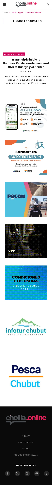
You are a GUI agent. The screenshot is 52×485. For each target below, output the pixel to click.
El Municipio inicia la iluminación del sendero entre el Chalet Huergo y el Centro (26, 63)
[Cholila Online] (26, 4)
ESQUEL (26, 448)
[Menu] (4, 4)
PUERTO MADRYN (26, 442)
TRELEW (26, 435)
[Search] (47, 4)
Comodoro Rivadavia (14, 54)
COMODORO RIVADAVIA (26, 454)
